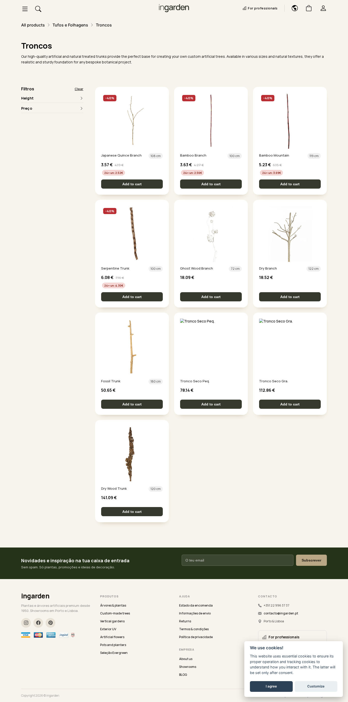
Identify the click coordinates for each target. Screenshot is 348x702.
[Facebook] (38, 623)
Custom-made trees (115, 613)
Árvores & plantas (113, 605)
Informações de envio (195, 613)
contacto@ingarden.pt (281, 613)
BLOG (183, 674)
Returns (185, 621)
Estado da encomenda (196, 605)
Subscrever (311, 560)
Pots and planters (113, 645)
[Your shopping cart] (307, 8)
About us (185, 659)
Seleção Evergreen (114, 653)
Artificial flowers (112, 637)
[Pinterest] (50, 623)
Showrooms (187, 667)
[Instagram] (26, 623)
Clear (79, 89)
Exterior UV (108, 629)
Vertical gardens (112, 621)
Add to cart (132, 184)
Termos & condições (194, 629)
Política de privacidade (196, 637)
